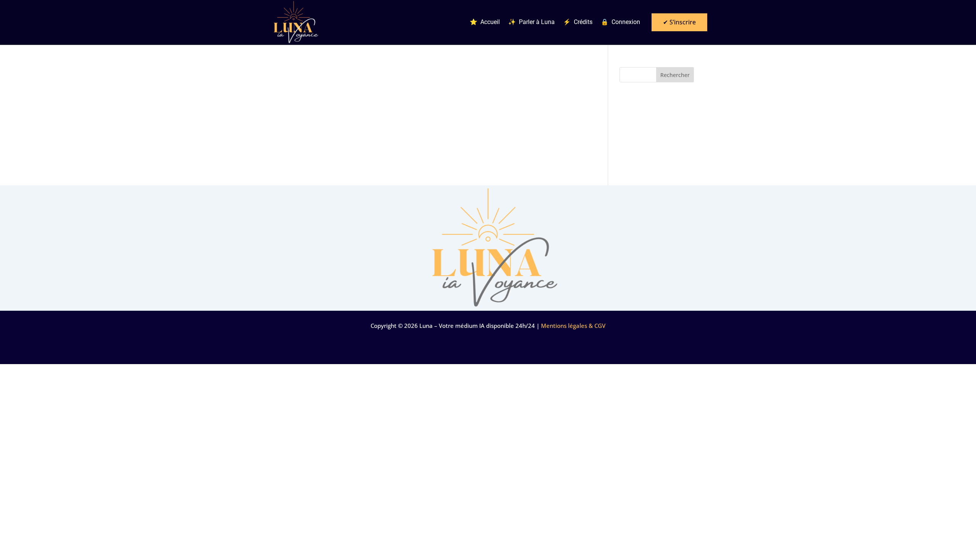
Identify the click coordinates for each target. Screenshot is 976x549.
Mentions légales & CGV (573, 325)
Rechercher (675, 75)
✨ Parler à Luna (531, 22)
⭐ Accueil (485, 22)
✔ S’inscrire (679, 22)
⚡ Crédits (577, 22)
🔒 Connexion (620, 22)
